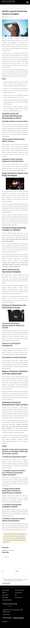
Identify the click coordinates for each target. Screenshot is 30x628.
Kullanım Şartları (18, 597)
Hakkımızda (4, 592)
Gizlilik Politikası (5, 595)
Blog (16, 595)
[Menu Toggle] (27, 2)
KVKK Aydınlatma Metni (6, 600)
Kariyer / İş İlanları (5, 590)
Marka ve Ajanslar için (19, 590)
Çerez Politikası (5, 597)
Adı (2, 571)
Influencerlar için (18, 592)
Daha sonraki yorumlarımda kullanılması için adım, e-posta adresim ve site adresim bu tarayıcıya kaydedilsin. (15, 580)
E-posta (16, 571)
